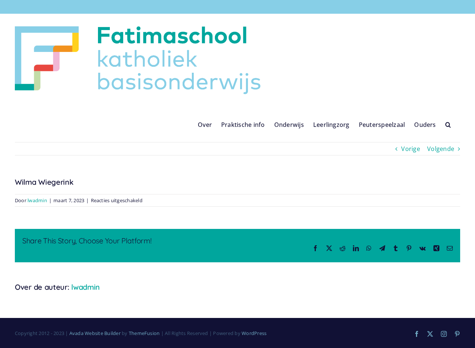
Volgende (440, 149)
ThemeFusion (144, 333)
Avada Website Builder (95, 333)
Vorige (410, 149)
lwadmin (37, 200)
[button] (448, 124)
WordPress (254, 333)
